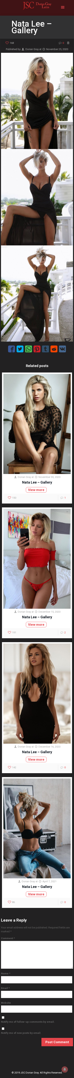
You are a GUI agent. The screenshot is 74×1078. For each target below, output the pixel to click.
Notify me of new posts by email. (21, 1032)
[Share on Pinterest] (37, 349)
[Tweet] (20, 349)
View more (36, 490)
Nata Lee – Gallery (37, 482)
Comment (8, 938)
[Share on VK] (62, 349)
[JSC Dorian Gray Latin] (37, 8)
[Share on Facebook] (11, 349)
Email (5, 988)
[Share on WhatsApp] (28, 349)
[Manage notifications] (65, 1069)
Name (5, 973)
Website (6, 1002)
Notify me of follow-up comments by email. (28, 1021)
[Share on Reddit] (54, 349)
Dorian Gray (32, 49)
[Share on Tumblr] (45, 349)
